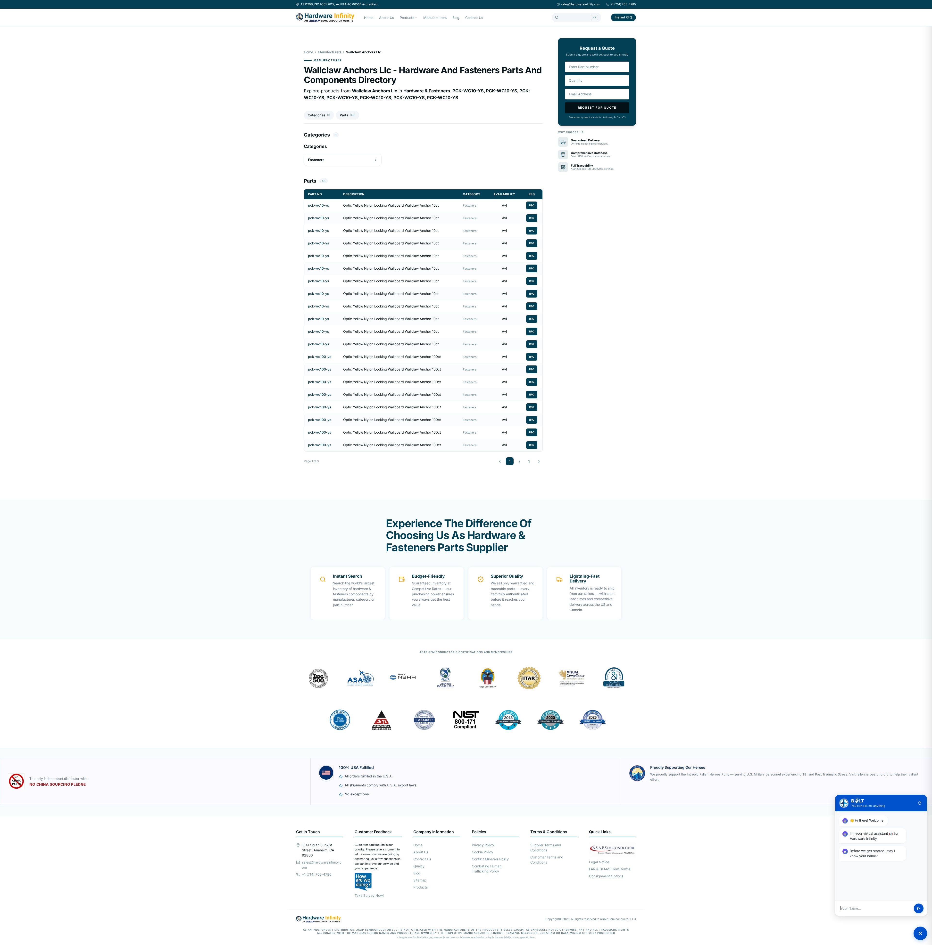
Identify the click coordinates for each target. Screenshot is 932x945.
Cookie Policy (482, 852)
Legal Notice (599, 862)
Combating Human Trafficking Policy (486, 868)
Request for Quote (597, 107)
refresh (919, 803)
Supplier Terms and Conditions (545, 847)
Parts (347, 115)
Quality (418, 866)
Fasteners (469, 205)
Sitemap (419, 880)
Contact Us (474, 18)
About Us (386, 18)
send (918, 908)
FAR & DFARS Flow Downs (609, 869)
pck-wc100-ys (319, 357)
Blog (455, 18)
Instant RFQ (623, 17)
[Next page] (539, 461)
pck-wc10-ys (318, 205)
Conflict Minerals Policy (490, 859)
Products (407, 18)
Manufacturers (435, 18)
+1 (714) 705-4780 (623, 4)
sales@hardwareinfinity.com (580, 4)
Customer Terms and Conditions (546, 859)
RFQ (531, 205)
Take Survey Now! (369, 895)
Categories (319, 115)
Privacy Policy (483, 845)
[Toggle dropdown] (416, 17)
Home (368, 18)
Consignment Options (606, 876)
